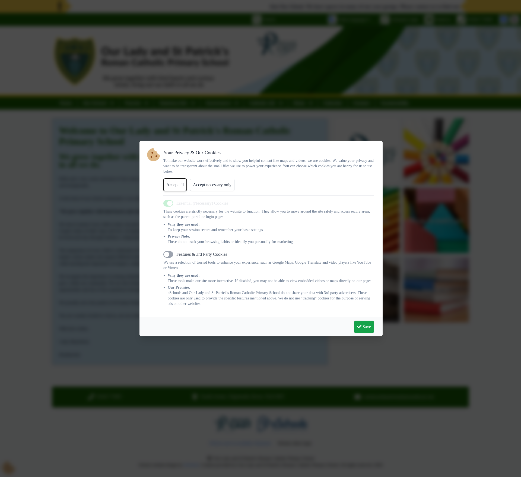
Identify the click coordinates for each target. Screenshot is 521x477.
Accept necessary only (212, 184)
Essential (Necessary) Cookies (202, 203)
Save (366, 326)
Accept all (175, 184)
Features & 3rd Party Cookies (201, 254)
